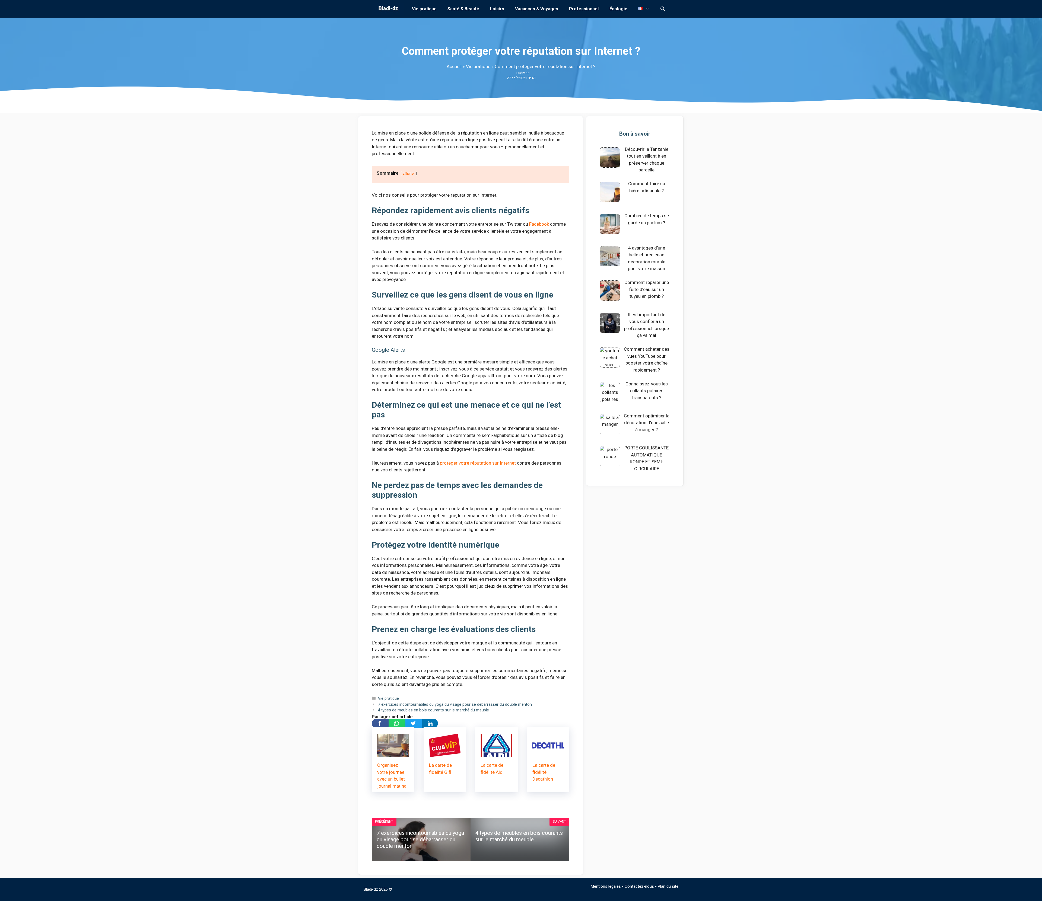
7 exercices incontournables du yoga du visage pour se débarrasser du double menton (455, 704)
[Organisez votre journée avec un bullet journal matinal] (393, 753)
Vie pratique (424, 8)
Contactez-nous (639, 886)
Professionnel (584, 8)
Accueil (454, 66)
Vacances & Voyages (536, 8)
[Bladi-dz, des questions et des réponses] (388, 9)
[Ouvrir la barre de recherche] (662, 9)
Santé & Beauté (463, 8)
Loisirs (497, 8)
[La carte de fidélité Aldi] (496, 753)
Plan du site (668, 886)
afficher (409, 173)
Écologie (618, 8)
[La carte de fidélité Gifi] (445, 753)
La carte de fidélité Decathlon (543, 772)
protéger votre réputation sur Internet (478, 463)
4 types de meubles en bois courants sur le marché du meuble (433, 710)
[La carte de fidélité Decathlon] (548, 753)
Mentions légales (606, 886)
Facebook (539, 224)
